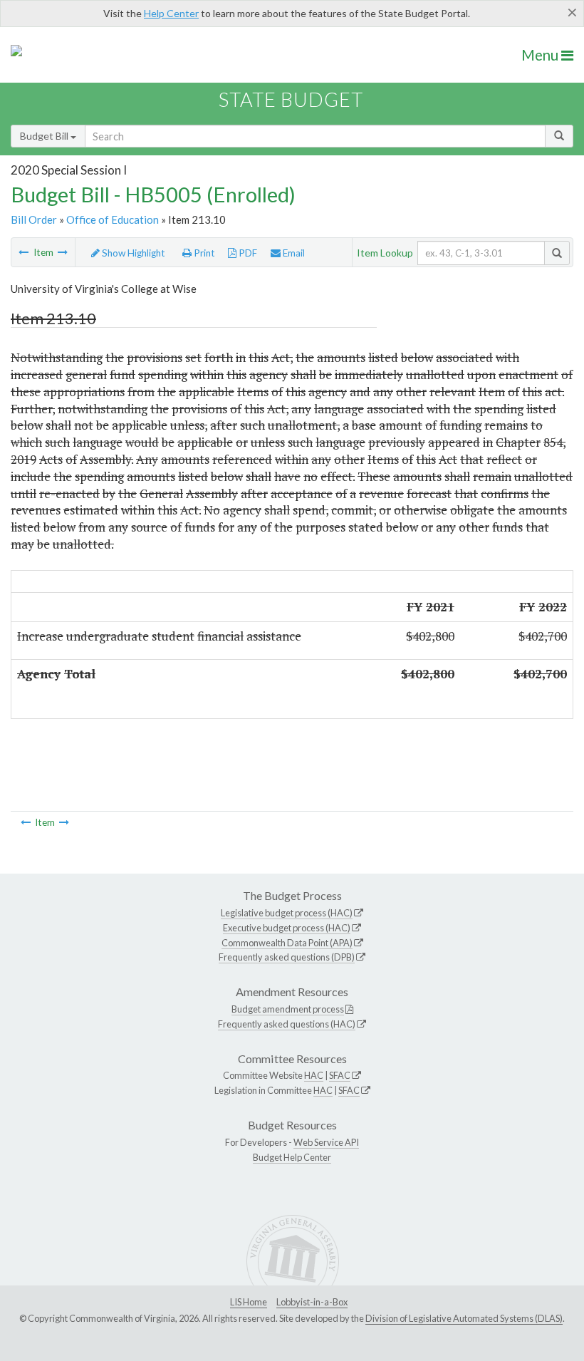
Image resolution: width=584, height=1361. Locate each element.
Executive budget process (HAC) (286, 927)
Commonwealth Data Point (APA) (287, 942)
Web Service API (326, 1142)
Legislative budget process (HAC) (287, 912)
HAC (313, 1075)
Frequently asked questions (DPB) (287, 957)
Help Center (171, 13)
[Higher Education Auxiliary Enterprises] (23, 252)
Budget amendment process (287, 1009)
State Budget (291, 99)
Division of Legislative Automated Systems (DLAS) (464, 1318)
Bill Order (34, 219)
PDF (246, 253)
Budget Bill (45, 136)
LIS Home (248, 1302)
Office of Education (112, 219)
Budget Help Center (292, 1157)
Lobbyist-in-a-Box (312, 1302)
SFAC (339, 1075)
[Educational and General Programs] (63, 252)
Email (293, 253)
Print (203, 253)
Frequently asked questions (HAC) (286, 1024)
